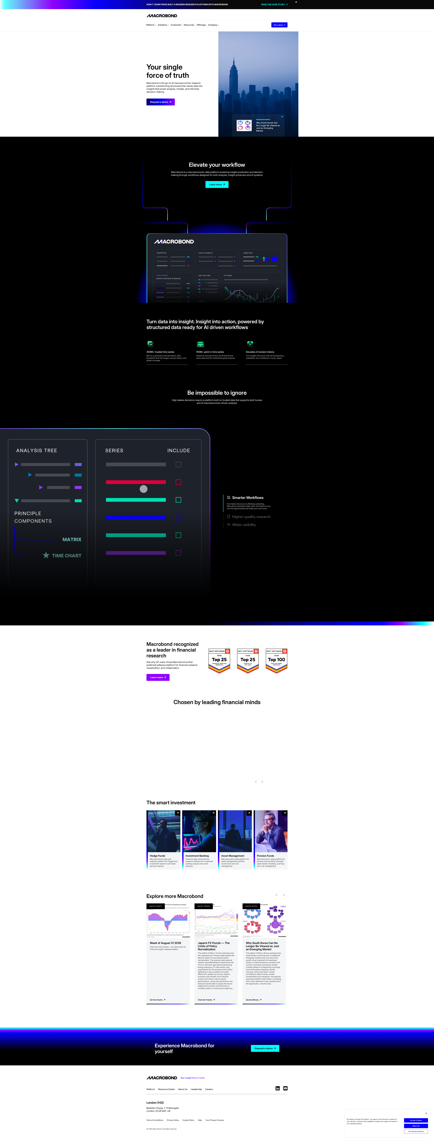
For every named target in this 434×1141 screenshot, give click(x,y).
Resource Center (166, 1089)
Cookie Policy (188, 1120)
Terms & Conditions (154, 1120)
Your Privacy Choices (214, 1120)
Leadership (196, 1089)
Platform (150, 1089)
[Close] (426, 1113)
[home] (161, 15)
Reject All (416, 1126)
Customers (176, 25)
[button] (151, 24)
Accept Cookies (416, 1120)
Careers (209, 1089)
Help (200, 1120)
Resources (189, 25)
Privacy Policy (173, 1120)
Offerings (201, 25)
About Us (183, 1089)
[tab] (250, 503)
